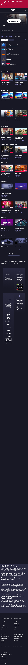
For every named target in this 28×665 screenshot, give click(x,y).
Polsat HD (16, 623)
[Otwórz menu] (2, 10)
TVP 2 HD (16, 621)
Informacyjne (4, 663)
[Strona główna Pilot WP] (14, 10)
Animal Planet (4, 638)
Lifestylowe (3, 658)
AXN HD (3, 634)
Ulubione (11, 39)
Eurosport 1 (16, 638)
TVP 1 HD (3, 621)
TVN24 (15, 627)
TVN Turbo (3, 640)
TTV (15, 629)
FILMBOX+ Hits (17, 640)
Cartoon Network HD (18, 634)
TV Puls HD (16, 625)
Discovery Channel (18, 636)
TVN (2, 623)
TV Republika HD (4, 627)
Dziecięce (3, 656)
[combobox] (4, 40)
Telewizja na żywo (9, 36)
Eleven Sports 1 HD (5, 632)
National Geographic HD (6, 636)
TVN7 (2, 629)
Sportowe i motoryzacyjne (6, 654)
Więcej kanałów (13, 254)
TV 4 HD (3, 625)
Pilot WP (2, 36)
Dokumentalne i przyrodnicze (7, 660)
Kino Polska (3, 643)
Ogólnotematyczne (5, 650)
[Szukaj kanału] (26, 10)
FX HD (15, 632)
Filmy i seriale (4, 652)
